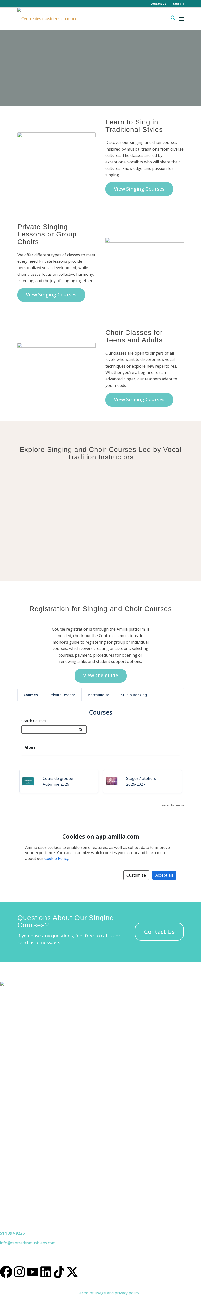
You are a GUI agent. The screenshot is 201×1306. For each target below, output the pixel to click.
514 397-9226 (12, 1233)
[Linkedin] (46, 1272)
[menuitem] (158, 3)
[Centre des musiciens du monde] (48, 19)
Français (177, 3)
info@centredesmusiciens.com (27, 1243)
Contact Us (158, 3)
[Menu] (181, 18)
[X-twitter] (72, 1272)
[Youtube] (32, 1272)
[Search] (170, 19)
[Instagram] (19, 1272)
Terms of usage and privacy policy (108, 1293)
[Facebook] (6, 1272)
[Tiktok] (59, 1272)
